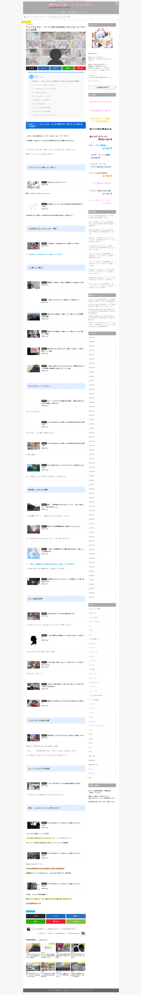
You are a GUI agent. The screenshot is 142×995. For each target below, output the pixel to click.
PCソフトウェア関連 (94, 608)
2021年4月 (92, 411)
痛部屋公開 (92, 760)
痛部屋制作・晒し (94, 764)
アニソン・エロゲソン (95, 621)
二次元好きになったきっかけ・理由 (43, 88)
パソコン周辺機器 (94, 699)
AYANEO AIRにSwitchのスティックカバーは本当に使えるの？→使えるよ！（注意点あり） (101, 278)
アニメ (90, 626)
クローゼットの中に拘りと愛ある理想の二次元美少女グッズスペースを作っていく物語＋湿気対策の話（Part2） (101, 255)
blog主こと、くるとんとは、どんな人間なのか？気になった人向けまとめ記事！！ (55, 81)
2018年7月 (92, 484)
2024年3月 (92, 385)
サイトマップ (85, 12)
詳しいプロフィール (94, 81)
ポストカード (92, 721)
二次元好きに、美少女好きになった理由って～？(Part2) (45, 254)
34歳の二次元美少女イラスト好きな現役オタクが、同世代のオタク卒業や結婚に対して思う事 (101, 231)
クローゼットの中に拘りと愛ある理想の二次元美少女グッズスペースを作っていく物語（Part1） (101, 263)
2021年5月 (92, 406)
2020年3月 (92, 428)
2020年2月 (92, 432)
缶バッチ (91, 769)
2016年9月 (92, 567)
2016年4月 (92, 588)
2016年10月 (92, 562)
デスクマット (92, 686)
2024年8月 (92, 372)
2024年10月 (92, 367)
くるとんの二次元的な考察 (40, 107)
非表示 (40, 77)
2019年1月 (92, 458)
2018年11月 (92, 467)
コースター (92, 656)
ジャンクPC (92, 660)
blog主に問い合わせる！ (73, 12)
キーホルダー (92, 643)
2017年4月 (92, 536)
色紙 (90, 777)
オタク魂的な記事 (38, 103)
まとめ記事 (62, 12)
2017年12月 (92, 506)
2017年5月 (92, 532)
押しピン (91, 747)
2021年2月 (92, 415)
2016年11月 (92, 558)
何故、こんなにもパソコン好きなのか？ (44, 115)
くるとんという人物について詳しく (43, 85)
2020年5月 (92, 419)
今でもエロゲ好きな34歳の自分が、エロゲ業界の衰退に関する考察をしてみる (101, 216)
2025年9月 (92, 354)
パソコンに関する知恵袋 (95, 695)
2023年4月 (92, 393)
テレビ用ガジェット (94, 682)
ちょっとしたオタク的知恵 (40, 111)
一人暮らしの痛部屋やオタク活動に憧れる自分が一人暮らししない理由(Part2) (52, 564)
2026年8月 (92, 337)
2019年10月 (92, 441)
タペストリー (92, 678)
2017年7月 (92, 523)
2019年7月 (92, 445)
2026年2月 (92, 341)
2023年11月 (92, 389)
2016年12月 (92, 554)
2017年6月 (92, 528)
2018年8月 (92, 480)
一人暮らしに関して (38, 92)
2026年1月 (92, 346)
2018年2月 (92, 497)
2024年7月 (92, 376)
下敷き (90, 734)
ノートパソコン (93, 691)
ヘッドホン (92, 712)
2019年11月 (92, 437)
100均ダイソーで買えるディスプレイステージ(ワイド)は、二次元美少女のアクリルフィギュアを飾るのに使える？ (101, 239)
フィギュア (92, 704)
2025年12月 (92, 350)
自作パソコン (92, 773)
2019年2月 (92, 454)
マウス (90, 730)
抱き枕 (90, 743)
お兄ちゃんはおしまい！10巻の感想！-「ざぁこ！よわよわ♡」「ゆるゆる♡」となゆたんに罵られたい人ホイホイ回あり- (101, 285)
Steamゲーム (92, 613)
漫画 (90, 751)
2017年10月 (92, 510)
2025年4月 (92, 363)
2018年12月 (92, 463)
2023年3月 (92, 398)
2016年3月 (92, 593)
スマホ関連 (92, 669)
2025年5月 (92, 359)
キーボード (92, 647)
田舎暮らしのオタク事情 (40, 100)
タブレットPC (93, 673)
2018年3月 (92, 493)
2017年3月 (92, 541)
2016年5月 (92, 584)
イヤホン (91, 630)
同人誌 (90, 738)
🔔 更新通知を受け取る (102, 87)
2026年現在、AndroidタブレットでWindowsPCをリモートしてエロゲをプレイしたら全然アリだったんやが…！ (101, 271)
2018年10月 (92, 471)
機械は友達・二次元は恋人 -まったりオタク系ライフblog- (70, 990)
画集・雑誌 (92, 756)
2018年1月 (92, 502)
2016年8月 (92, 571)
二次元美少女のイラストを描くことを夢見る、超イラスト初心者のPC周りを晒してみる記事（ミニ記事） (101, 247)
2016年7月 (92, 575)
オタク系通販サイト (94, 639)
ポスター (91, 717)
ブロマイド (92, 708)
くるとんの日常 (31, 911)
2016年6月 (92, 580)
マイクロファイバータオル (96, 725)
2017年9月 (92, 515)
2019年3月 (92, 450)
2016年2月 (92, 597)
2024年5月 (92, 380)
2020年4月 (92, 424)
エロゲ (90, 634)
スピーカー (92, 665)
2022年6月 (92, 402)
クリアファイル (93, 652)
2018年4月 (92, 489)
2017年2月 (92, 545)
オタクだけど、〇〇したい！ (41, 96)
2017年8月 (92, 519)
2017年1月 (92, 549)
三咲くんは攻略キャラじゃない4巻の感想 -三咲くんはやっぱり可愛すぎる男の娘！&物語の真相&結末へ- (101, 223)
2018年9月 (92, 476)
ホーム (55, 12)
